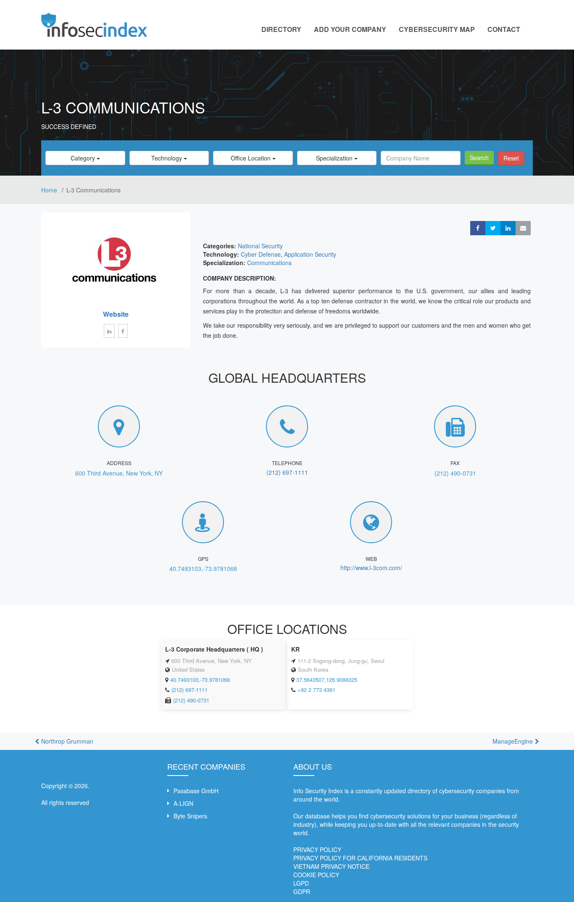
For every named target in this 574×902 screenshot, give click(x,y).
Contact (503, 29)
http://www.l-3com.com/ (371, 567)
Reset (511, 158)
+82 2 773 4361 (316, 690)
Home (50, 190)
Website (116, 314)
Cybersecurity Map (437, 29)
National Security (260, 246)
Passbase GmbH (196, 790)
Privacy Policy (317, 849)
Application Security (310, 254)
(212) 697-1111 (287, 472)
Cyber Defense (261, 254)
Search (479, 157)
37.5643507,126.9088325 (326, 680)
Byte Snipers (190, 816)
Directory (281, 29)
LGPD (301, 883)
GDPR (301, 891)
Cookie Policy (316, 874)
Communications (269, 262)
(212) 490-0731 (455, 473)
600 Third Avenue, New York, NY (119, 473)
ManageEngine (512, 741)
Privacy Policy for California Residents (360, 858)
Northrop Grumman (67, 741)
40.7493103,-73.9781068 (203, 568)
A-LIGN (183, 803)
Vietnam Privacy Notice (331, 866)
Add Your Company (350, 29)
